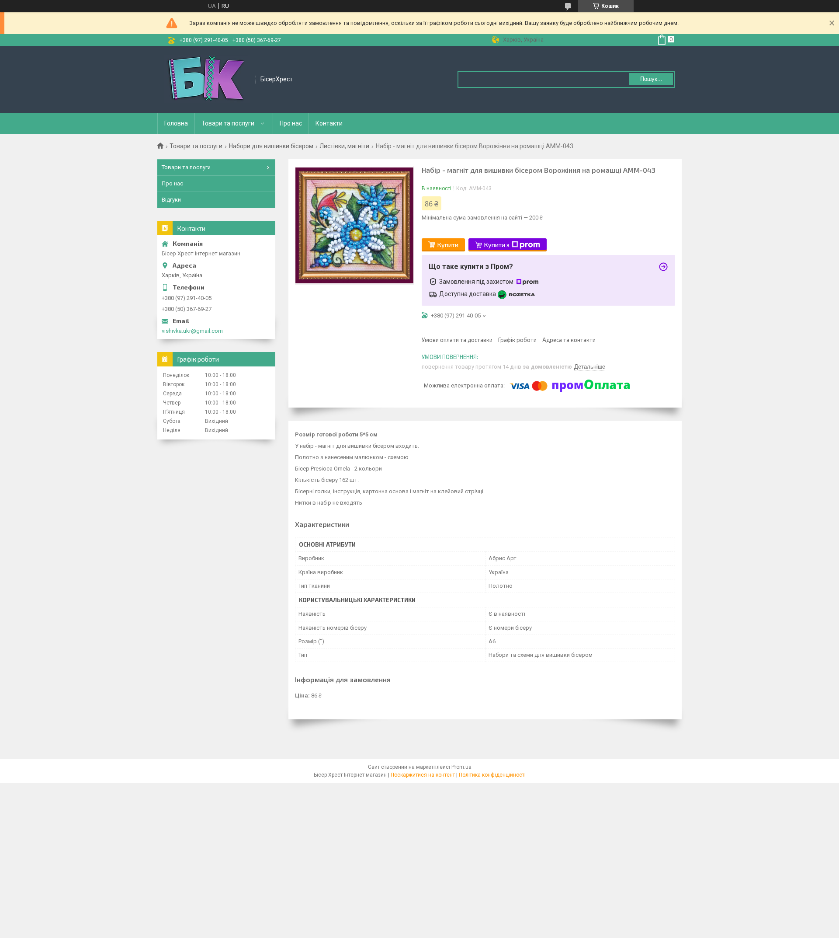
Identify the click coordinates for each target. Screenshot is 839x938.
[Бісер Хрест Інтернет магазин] (207, 80)
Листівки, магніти (344, 146)
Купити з (497, 244)
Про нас (291, 123)
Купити (447, 244)
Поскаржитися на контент (423, 775)
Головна (176, 123)
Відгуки (171, 199)
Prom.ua (461, 767)
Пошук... (651, 79)
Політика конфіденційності (492, 775)
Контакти (329, 123)
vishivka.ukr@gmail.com (192, 331)
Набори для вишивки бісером (271, 146)
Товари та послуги (227, 123)
